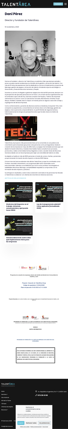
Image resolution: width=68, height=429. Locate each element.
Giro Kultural (5, 397)
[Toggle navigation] (65, 4)
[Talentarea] (8, 385)
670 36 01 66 (43, 395)
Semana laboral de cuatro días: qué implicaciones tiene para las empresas (18, 240)
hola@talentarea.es (7, 426)
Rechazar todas (31, 423)
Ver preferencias (44, 423)
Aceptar (20, 423)
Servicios (4, 394)
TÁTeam (3, 403)
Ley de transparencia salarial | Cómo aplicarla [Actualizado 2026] (49, 206)
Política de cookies (25, 426)
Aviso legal (45, 426)
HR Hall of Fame (6, 400)
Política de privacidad (36, 426)
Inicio (2, 391)
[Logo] (15, 4)
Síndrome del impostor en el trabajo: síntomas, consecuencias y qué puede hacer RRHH (17, 207)
